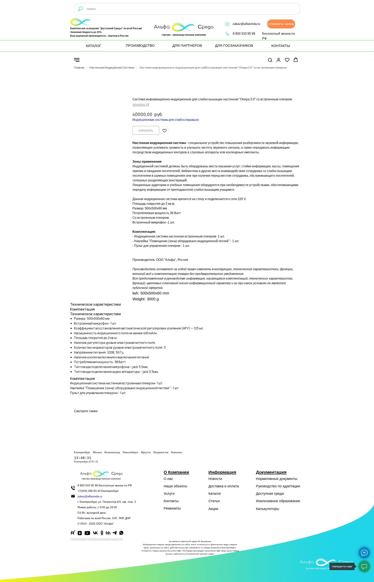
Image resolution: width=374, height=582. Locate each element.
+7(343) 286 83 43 (89, 490)
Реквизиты (172, 508)
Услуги (169, 494)
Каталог (214, 494)
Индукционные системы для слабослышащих (165, 119)
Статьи (214, 501)
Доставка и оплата (223, 486)
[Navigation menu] (76, 60)
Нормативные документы (276, 479)
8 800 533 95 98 (244, 33)
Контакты (171, 501)
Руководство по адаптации (278, 486)
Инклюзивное (267, 501)
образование (289, 501)
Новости (215, 479)
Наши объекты (175, 486)
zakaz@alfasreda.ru (246, 24)
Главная (79, 67)
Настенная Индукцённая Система (112, 67)
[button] (281, 23)
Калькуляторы (267, 509)
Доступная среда (270, 494)
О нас (168, 479)
